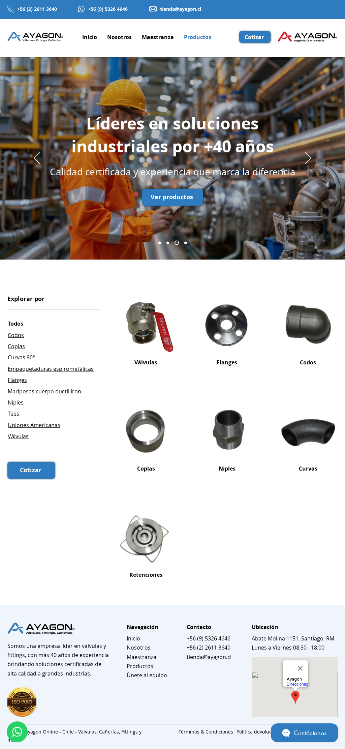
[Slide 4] (159, 242)
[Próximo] (308, 158)
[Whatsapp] (17, 731)
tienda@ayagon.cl (180, 9)
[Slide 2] (177, 243)
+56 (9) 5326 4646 (108, 9)
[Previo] (37, 158)
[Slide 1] (185, 242)
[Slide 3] (167, 242)
